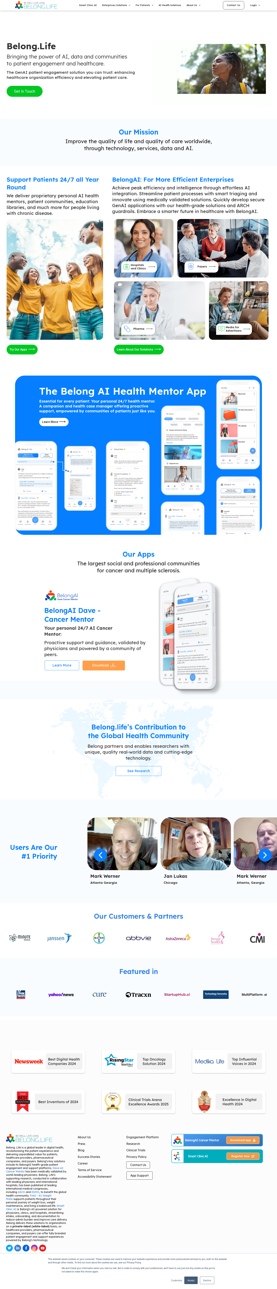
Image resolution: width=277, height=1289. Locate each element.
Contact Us (138, 1165)
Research (133, 1144)
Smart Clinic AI (88, 5)
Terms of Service (90, 1170)
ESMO (35, 1192)
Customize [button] (176, 1280)
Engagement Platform (142, 1137)
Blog (81, 1150)
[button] (100, 855)
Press (81, 1144)
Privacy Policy (136, 1157)
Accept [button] (190, 1280)
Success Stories (89, 1157)
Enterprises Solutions (114, 5)
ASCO (21, 1192)
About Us (84, 1137)
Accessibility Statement (95, 1176)
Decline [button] (207, 1280)
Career (83, 1163)
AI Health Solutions (170, 5)
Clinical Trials (135, 1150)
